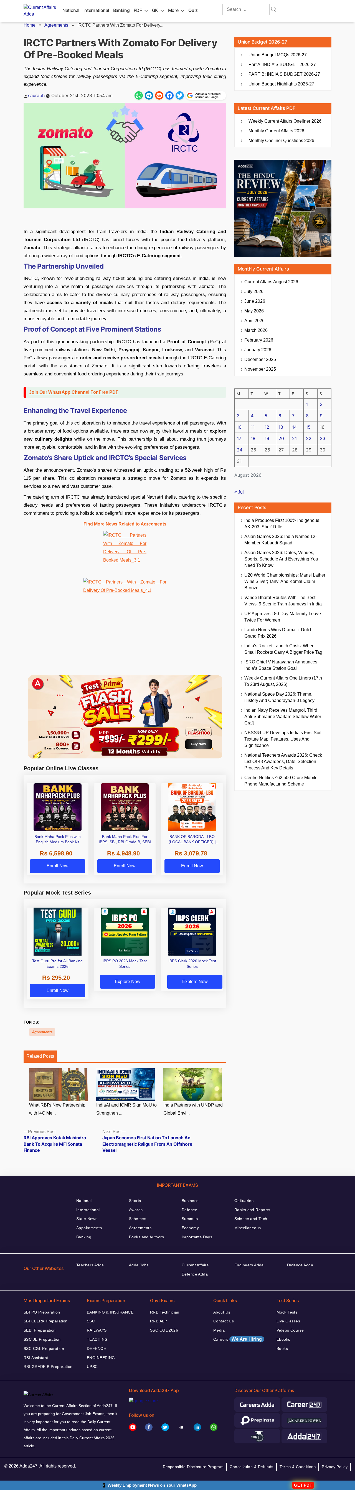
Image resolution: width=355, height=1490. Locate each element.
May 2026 (254, 311)
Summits (190, 1218)
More (173, 10)
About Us (221, 1312)
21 (294, 438)
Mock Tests (287, 1312)
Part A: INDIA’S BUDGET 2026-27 (282, 64)
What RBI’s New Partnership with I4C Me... (57, 1109)
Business (190, 1200)
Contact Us (223, 1321)
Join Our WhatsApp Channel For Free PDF (73, 392)
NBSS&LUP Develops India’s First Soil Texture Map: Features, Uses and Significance (282, 739)
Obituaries (243, 1200)
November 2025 (260, 369)
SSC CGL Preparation (44, 1348)
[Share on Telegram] (149, 95)
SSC (91, 1321)
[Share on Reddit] (159, 95)
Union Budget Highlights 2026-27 (281, 84)
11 (253, 427)
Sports (135, 1200)
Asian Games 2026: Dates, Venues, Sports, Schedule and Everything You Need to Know (281, 559)
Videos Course (290, 1330)
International (96, 10)
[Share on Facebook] (169, 95)
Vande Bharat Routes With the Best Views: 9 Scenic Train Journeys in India (283, 600)
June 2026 (254, 301)
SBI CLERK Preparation (46, 1321)
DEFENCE (96, 1348)
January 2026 (257, 349)
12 (267, 427)
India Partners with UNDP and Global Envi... (193, 1109)
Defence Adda (195, 1274)
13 (280, 427)
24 (239, 450)
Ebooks (283, 1339)
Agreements (56, 25)
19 (267, 438)
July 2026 (253, 291)
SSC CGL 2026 (164, 1330)
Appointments (89, 1228)
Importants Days (197, 1237)
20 (281, 438)
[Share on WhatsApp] (139, 95)
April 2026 (254, 320)
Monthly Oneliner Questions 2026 (281, 140)
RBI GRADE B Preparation (48, 1366)
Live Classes (288, 1321)
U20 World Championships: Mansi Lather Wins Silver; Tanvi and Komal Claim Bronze (284, 581)
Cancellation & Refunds (251, 1466)
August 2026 (271, 281)
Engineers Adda (249, 1265)
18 (253, 438)
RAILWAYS (96, 1330)
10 (239, 427)
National (70, 10)
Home (30, 25)
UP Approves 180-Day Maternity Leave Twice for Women (282, 616)
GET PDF (303, 1485)
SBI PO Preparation (42, 1312)
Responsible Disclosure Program (193, 1466)
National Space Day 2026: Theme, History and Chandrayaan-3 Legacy (279, 697)
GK (155, 10)
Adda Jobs (139, 1265)
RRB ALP (158, 1321)
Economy (190, 1228)
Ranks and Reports (252, 1210)
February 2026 (258, 340)
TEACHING (97, 1339)
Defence (189, 1210)
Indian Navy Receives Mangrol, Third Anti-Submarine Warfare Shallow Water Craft (282, 716)
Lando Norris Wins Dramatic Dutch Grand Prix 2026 (278, 632)
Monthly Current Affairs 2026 (276, 130)
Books (282, 1348)
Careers (237, 1339)
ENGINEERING (101, 1357)
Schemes (137, 1218)
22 (308, 438)
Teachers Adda (90, 1265)
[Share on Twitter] (180, 95)
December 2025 (260, 359)
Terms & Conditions (298, 1466)
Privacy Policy (335, 1466)
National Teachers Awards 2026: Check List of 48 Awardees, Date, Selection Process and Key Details (283, 761)
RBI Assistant (36, 1357)
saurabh (36, 95)
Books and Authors (146, 1237)
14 (294, 427)
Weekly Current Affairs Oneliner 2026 (284, 121)
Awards (136, 1210)
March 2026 (256, 330)
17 (239, 438)
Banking (121, 10)
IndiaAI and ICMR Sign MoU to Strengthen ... (126, 1109)
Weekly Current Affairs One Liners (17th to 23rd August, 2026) (283, 681)
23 (322, 438)
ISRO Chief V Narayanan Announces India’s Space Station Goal (280, 665)
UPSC (92, 1366)
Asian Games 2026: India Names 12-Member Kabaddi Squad (280, 539)
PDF (138, 10)
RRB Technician (164, 1312)
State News (86, 1218)
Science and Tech (250, 1218)
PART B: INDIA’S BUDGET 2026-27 (284, 74)
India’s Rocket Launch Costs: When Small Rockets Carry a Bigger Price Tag (283, 649)
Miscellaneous (247, 1228)
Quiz (193, 10)
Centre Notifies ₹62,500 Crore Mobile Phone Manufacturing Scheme (281, 780)
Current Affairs (195, 1265)
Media (219, 1330)
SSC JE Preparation (42, 1339)
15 (308, 427)
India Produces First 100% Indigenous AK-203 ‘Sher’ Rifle (281, 523)
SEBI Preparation (40, 1330)
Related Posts (40, 1056)
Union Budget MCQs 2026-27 (277, 54)
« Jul (239, 492)
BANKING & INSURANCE (110, 1312)
